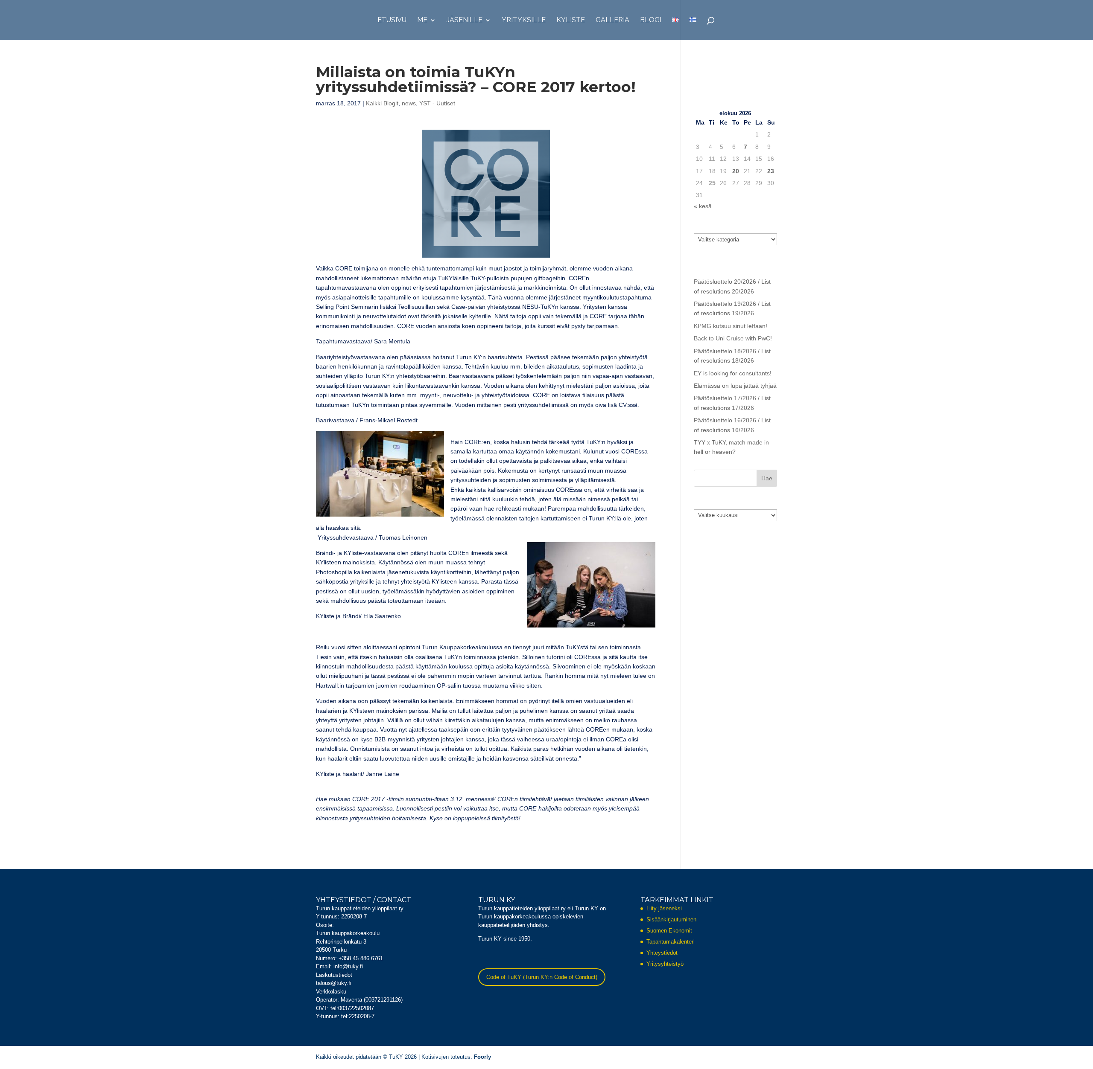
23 (770, 171)
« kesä (703, 206)
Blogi (650, 20)
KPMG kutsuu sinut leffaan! (730, 325)
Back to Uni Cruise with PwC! (733, 338)
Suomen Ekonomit (669, 930)
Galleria (612, 20)
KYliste (570, 20)
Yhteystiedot (662, 953)
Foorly (482, 1057)
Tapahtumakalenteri (670, 941)
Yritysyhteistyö (665, 964)
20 (735, 171)
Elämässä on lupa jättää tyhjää (735, 385)
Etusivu (391, 20)
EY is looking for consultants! (733, 373)
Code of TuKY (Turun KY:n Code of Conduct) (541, 977)
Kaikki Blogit (382, 103)
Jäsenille (464, 20)
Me (422, 20)
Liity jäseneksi (664, 908)
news (409, 103)
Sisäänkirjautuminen (671, 919)
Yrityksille (524, 20)
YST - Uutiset (437, 103)
